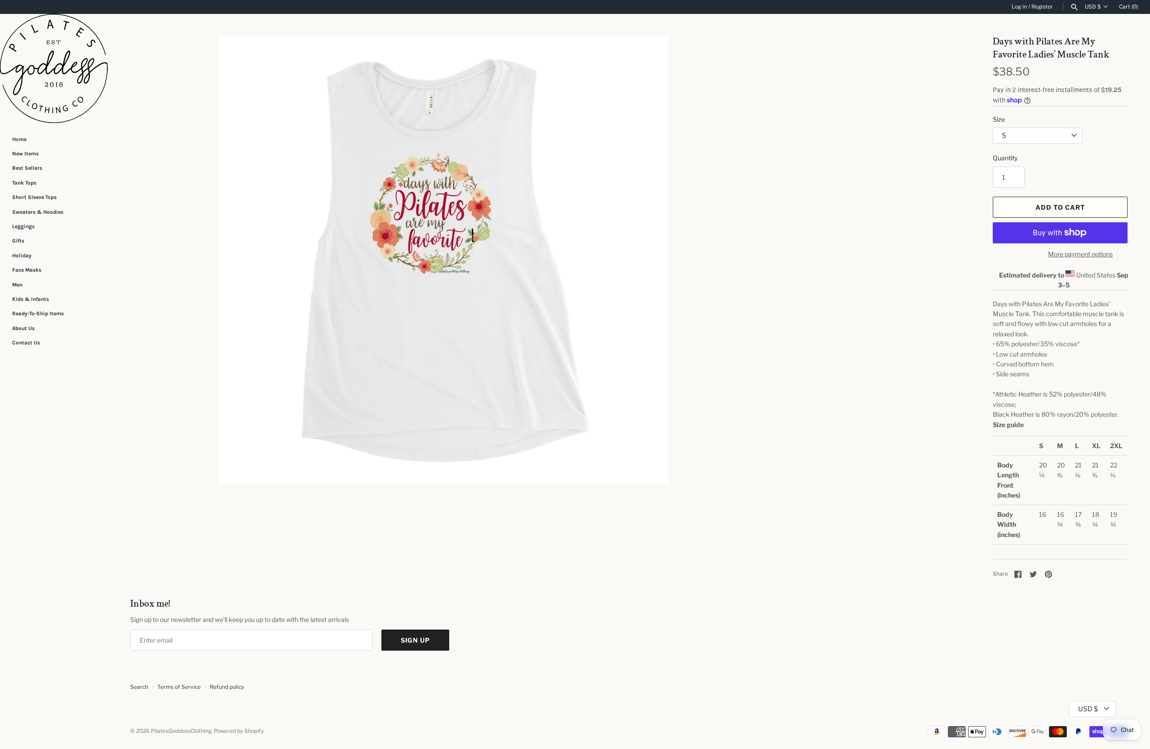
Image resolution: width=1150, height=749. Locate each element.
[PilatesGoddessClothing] (54, 68)
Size (999, 119)
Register (1042, 7)
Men (17, 285)
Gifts (18, 241)
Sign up (415, 640)
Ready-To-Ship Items (38, 313)
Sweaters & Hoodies (37, 212)
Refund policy (227, 687)
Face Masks (26, 270)
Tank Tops (24, 183)
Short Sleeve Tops (34, 197)
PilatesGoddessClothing (181, 731)
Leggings (23, 226)
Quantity (1005, 158)
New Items (25, 153)
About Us (23, 328)
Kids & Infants (30, 299)
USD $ (1093, 7)
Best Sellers (27, 168)
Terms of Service (179, 687)
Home (19, 139)
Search (139, 687)
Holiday (21, 255)
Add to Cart (1060, 207)
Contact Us (26, 342)
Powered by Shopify (239, 731)
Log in (1019, 7)
